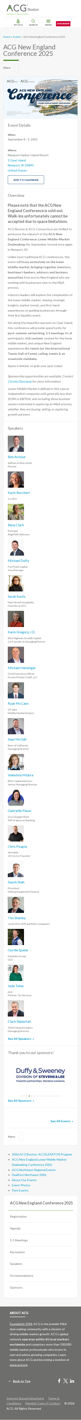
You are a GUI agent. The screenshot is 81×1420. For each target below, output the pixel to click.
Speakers (16, 1264)
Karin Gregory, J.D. (21, 632)
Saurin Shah (16, 882)
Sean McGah (17, 739)
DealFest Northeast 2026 (29, 1175)
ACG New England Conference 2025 (41, 1203)
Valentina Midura (20, 775)
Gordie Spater (18, 950)
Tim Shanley (17, 918)
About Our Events (24, 1180)
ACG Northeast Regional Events (34, 1170)
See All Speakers (19, 1038)
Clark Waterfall (19, 1021)
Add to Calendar (25, 179)
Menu (48, 25)
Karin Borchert (19, 492)
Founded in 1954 (21, 1324)
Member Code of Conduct (42, 1403)
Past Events (20, 1190)
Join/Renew (63, 23)
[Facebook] (59, 1381)
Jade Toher (16, 986)
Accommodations (21, 1275)
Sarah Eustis (16, 596)
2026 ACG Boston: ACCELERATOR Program (42, 1154)
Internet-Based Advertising (25, 1398)
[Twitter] (65, 1381)
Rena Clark (16, 525)
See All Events (61, 1121)
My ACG (18, 25)
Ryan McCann (18, 703)
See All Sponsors (20, 1100)
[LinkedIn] (72, 1381)
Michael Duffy (18, 560)
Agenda (15, 1228)
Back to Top (21, 1381)
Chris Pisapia (17, 846)
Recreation (17, 1252)
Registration (18, 1216)
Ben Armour (17, 457)
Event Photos (21, 1185)
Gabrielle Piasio (19, 811)
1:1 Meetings (19, 1240)
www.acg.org (18, 1365)
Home (7, 36)
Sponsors (16, 1287)
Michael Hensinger (22, 668)
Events (17, 36)
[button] (20, 1096)
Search (33, 25)
